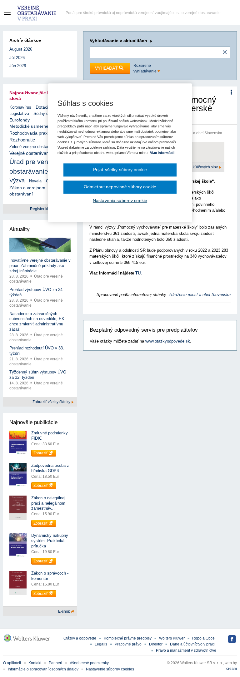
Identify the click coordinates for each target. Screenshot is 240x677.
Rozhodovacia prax (28, 133)
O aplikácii (12, 663)
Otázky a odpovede (79, 638)
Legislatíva (19, 113)
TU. (138, 273)
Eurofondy (19, 119)
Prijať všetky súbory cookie (120, 169)
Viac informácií (162, 153)
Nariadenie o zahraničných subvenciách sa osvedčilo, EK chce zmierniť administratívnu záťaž (36, 321)
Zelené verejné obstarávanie (34, 146)
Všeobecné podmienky (89, 663)
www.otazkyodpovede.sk (167, 341)
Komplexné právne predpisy (128, 638)
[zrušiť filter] (224, 52)
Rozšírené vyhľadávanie (145, 68)
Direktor (155, 644)
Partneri (55, 663)
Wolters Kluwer (172, 638)
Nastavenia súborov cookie (120, 200)
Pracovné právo (128, 644)
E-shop (64, 611)
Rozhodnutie (22, 139)
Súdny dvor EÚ (47, 113)
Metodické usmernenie (31, 126)
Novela (35, 181)
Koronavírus (20, 107)
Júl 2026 (17, 57)
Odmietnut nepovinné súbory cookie (120, 186)
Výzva (17, 180)
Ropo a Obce (203, 638)
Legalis (101, 644)
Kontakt (34, 663)
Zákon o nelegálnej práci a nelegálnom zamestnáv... (48, 503)
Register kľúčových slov (198, 167)
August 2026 (20, 49)
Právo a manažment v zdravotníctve (186, 650)
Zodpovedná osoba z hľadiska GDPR (50, 468)
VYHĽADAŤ (107, 68)
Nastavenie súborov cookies (110, 669)
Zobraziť (41, 453)
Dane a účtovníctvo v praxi (192, 644)
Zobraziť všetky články (51, 402)
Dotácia (43, 107)
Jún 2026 (17, 65)
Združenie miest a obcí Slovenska (200, 294)
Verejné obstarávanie (30, 153)
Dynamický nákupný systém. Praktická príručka (49, 540)
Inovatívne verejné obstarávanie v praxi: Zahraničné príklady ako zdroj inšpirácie (40, 265)
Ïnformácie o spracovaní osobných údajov (43, 669)
